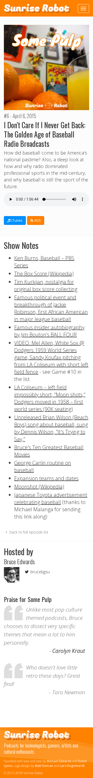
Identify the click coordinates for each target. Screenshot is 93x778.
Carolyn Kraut (68, 650)
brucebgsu (39, 572)
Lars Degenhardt (72, 766)
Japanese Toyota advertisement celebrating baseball (50, 498)
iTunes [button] (16, 220)
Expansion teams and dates (46, 478)
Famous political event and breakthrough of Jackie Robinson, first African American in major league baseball (51, 308)
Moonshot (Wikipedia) (39, 486)
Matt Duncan (44, 766)
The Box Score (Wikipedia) (44, 273)
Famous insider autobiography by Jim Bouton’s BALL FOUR (49, 331)
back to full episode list (28, 532)
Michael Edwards (59, 761)
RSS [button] (37, 220)
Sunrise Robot (36, 8)
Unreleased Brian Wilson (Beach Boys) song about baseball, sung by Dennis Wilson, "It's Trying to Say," (51, 428)
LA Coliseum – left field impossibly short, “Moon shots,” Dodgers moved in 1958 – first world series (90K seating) (49, 398)
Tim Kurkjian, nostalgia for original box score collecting (45, 285)
